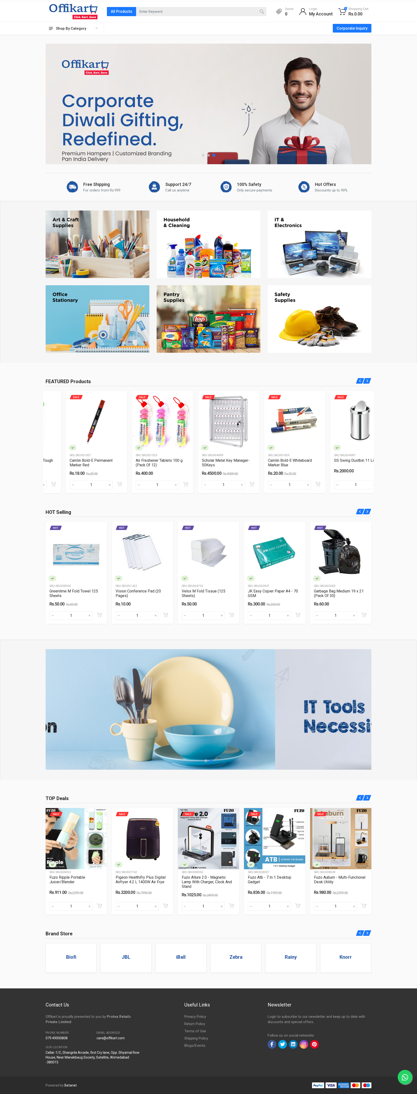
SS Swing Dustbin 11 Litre (336, 460)
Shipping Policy (196, 1038)
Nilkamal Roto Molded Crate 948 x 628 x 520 (271, 879)
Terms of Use (195, 1031)
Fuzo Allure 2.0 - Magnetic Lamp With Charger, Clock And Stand (74, 882)
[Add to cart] (99, 484)
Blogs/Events (194, 1045)
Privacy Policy (195, 1016)
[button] (203, 155)
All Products (121, 11)
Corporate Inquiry (352, 28)
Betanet (70, 1085)
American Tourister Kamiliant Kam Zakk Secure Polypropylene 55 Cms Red (338, 882)
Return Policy (194, 1024)
